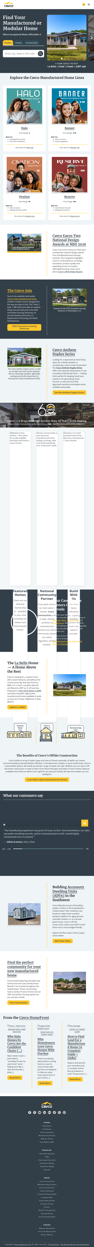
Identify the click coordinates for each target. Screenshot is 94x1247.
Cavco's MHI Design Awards (70, 271)
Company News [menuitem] (47, 1197)
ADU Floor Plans (63, 941)
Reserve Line (75, 216)
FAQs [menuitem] (47, 1157)
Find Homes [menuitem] (47, 1129)
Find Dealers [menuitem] (47, 1126)
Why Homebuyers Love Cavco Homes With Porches (46, 1046)
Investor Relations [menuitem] (47, 1191)
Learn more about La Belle (29, 690)
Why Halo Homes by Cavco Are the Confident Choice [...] (16, 1044)
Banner (70, 128)
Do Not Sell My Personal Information (75, 1244)
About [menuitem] (47, 1178)
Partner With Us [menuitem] (47, 1235)
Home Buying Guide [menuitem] (47, 1154)
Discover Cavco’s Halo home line (16, 1030)
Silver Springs (73, 620)
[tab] (8, 42)
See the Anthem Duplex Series (69, 392)
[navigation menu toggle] (88, 4)
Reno (64, 620)
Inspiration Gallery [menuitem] (47, 1163)
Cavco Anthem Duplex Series (64, 352)
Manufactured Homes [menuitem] (47, 1136)
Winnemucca (58, 623)
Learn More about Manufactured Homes (47, 779)
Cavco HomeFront (34, 1018)
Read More (15, 1077)
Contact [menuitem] (47, 1225)
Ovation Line (30, 216)
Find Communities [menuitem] (47, 1132)
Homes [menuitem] (47, 1122)
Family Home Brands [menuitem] (47, 1201)
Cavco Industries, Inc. (23, 1244)
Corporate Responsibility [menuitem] (47, 1194)
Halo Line (30, 147)
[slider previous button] (4, 848)
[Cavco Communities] (46, 508)
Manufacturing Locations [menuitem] (47, 1184)
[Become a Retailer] (73, 508)
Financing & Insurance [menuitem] (46, 1160)
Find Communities (18, 1002)
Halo (24, 128)
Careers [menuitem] (47, 1207)
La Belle (21, 663)
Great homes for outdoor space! (46, 1033)
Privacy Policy (53, 1244)
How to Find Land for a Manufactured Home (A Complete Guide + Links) (76, 1047)
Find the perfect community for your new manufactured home (24, 968)
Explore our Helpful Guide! (77, 1030)
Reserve (69, 197)
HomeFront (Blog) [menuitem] (47, 1166)
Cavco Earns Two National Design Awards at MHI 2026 (69, 240)
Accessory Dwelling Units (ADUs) (68, 891)
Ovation (24, 197)
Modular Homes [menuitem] (47, 1139)
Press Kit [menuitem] (47, 1170)
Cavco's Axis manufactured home (22, 299)
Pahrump (57, 620)
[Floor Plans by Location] (20, 508)
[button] (91, 37)
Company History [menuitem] (47, 1204)
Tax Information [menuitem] (47, 1214)
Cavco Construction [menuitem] (47, 1181)
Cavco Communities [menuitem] (47, 1188)
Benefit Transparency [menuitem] (47, 1210)
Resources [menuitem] (47, 1150)
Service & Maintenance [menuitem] (47, 1231)
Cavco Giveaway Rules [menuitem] (47, 1217)
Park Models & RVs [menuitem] (47, 1142)
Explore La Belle (17, 707)
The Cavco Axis (19, 291)
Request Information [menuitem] (47, 1228)
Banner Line (75, 147)
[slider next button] (8, 848)
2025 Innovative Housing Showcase (24, 327)
